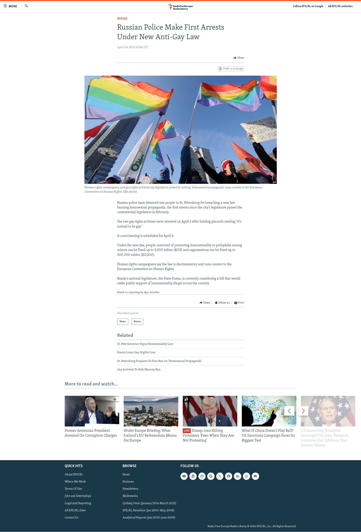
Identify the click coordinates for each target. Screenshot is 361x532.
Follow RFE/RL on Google (308, 6)
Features (128, 481)
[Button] (238, 57)
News (126, 474)
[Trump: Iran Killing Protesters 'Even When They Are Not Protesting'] (210, 411)
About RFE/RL (74, 474)
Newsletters (130, 489)
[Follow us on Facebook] (228, 476)
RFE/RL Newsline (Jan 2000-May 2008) (148, 510)
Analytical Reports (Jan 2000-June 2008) (149, 517)
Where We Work (75, 481)
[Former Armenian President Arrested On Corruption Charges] (92, 411)
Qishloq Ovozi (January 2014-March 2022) (149, 503)
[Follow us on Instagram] (202, 476)
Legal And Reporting (78, 503)
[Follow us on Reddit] (192, 476)
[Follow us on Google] (210, 476)
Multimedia (130, 496)
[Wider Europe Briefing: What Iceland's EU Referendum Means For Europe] (151, 411)
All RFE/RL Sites (75, 510)
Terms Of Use (73, 489)
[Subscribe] (255, 476)
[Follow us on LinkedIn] (237, 476)
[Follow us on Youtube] (184, 476)
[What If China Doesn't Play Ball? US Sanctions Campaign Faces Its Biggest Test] (269, 411)
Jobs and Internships (78, 496)
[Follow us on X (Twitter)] (219, 476)
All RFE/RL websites (340, 6)
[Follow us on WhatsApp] (246, 476)
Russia (122, 19)
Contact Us (71, 517)
